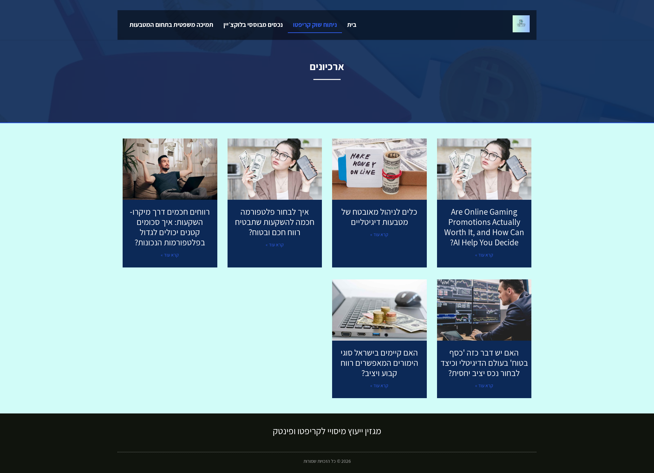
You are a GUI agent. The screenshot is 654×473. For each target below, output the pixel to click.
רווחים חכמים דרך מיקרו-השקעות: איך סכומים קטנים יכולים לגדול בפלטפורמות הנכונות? (170, 227)
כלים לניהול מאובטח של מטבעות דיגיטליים (379, 216)
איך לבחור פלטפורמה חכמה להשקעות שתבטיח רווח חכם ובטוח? (274, 222)
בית (351, 24)
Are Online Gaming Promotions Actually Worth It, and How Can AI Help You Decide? (484, 227)
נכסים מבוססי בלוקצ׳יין (253, 24)
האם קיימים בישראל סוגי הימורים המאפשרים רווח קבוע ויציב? (379, 362)
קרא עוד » (484, 255)
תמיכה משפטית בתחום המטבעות (171, 24)
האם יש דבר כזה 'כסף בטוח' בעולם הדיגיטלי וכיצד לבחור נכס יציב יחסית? (484, 362)
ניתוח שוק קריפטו (315, 24)
